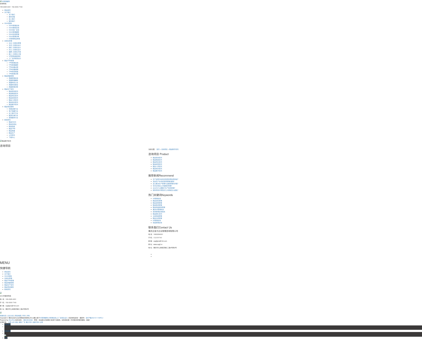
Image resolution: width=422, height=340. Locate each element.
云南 (41, 322)
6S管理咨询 (157, 220)
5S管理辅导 (44, 318)
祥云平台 (12, 320)
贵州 (37, 322)
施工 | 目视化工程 (15, 54)
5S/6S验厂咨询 (14, 30)
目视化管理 (8, 41)
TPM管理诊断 (13, 74)
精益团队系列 (157, 214)
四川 (30, 322)
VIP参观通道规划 (14, 56)
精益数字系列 (13, 104)
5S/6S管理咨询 (14, 25)
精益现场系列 (13, 91)
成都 (34, 322)
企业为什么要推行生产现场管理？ (164, 188)
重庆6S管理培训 (158, 209)
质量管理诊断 (13, 87)
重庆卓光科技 (28, 320)
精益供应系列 (13, 96)
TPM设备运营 (13, 67)
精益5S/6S (12, 122)
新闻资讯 (7, 120)
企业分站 (10, 315)
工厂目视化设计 (62, 318)
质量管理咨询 (13, 78)
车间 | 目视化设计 (15, 45)
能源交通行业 (13, 115)
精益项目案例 (9, 106)
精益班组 (12, 126)
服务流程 (12, 17)
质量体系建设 (13, 85)
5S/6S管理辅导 (14, 32)
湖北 (16, 322)
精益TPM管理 (9, 60)
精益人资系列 (13, 100)
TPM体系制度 (13, 71)
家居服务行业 (13, 117)
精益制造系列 (13, 93)
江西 (9, 322)
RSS (23, 315)
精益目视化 (12, 124)
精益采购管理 (157, 203)
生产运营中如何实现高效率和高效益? (165, 179)
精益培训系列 (13, 102)
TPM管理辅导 (13, 65)
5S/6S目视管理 (14, 34)
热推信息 (3, 315)
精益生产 (12, 133)
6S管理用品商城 (14, 38)
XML (28, 315)
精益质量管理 (9, 76)
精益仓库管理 (157, 218)
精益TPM (12, 128)
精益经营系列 (13, 98)
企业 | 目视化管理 (15, 43)
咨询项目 (164, 149)
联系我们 (12, 21)
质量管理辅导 (13, 80)
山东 (13, 322)
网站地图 (18, 315)
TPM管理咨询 (13, 63)
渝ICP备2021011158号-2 (94, 318)
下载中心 (12, 137)
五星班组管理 (157, 216)
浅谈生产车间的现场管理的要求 (163, 181)
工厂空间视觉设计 (15, 58)
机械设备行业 (13, 109)
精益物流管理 (157, 205)
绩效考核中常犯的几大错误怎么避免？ (166, 190)
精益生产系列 (9, 89)
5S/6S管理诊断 (14, 36)
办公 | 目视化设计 (15, 49)
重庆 (27, 322)
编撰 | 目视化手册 (15, 52)
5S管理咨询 (157, 198)
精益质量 (12, 131)
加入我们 (12, 19)
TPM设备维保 (13, 69)
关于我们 (7, 12)
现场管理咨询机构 (159, 212)
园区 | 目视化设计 (15, 47)
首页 (158, 149)
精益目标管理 (157, 201)
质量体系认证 (13, 82)
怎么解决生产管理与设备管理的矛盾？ (166, 183)
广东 (23, 322)
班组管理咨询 (157, 222)
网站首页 (7, 10)
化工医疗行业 (13, 113)
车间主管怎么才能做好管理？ (163, 186)
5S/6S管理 (8, 23)
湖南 (20, 322)
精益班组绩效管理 (159, 207)
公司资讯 (12, 135)
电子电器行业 (13, 111)
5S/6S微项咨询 (14, 28)
